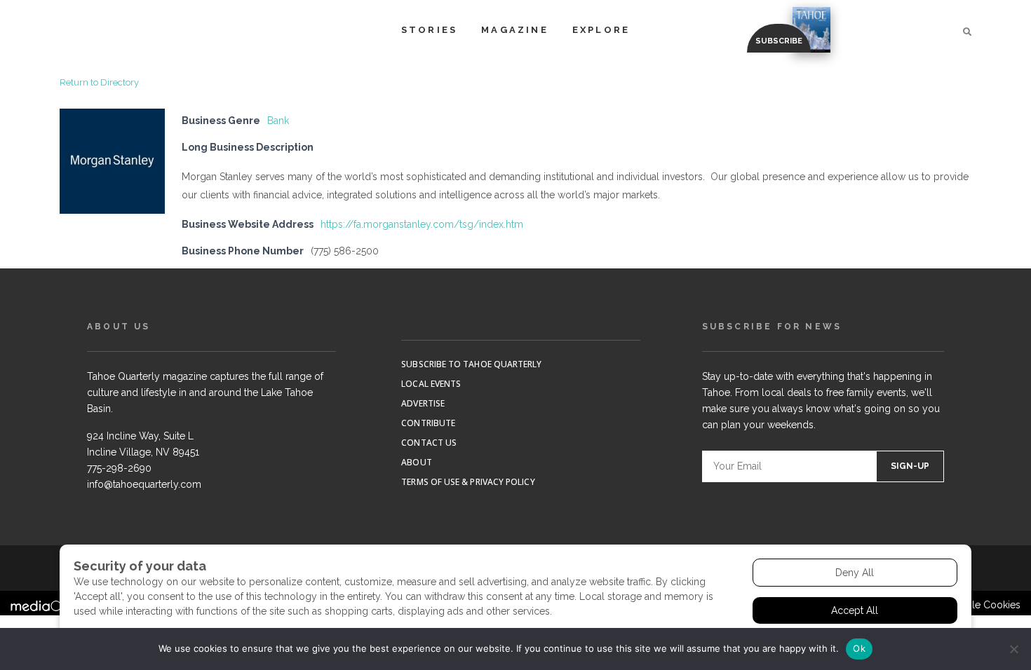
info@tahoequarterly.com (144, 484)
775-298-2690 (119, 468)
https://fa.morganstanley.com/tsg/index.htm (422, 224)
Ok (859, 648)
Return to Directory (99, 82)
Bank (278, 120)
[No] (1013, 649)
